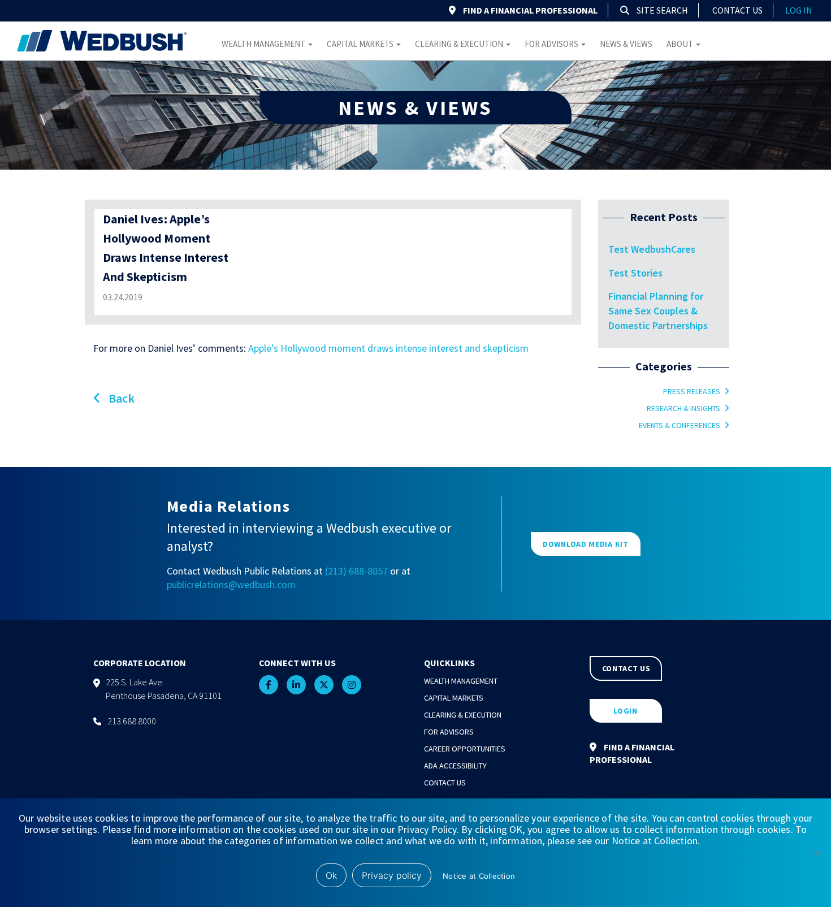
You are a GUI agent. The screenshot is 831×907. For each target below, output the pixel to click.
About (680, 43)
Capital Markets (361, 43)
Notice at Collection (479, 875)
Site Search (661, 10)
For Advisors (552, 43)
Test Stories (635, 272)
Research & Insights (683, 408)
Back (120, 398)
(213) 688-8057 (356, 570)
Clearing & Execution (460, 43)
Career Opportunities (464, 749)
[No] (817, 852)
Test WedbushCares (651, 249)
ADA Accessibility (455, 766)
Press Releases (691, 391)
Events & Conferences (679, 425)
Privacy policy (392, 875)
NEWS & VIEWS (415, 107)
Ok (331, 875)
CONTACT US (626, 668)
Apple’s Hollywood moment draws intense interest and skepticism (388, 348)
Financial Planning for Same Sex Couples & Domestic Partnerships (658, 310)
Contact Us (737, 10)
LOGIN (625, 711)
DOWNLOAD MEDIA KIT (586, 544)
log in (798, 10)
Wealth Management (264, 43)
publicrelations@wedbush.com (231, 584)
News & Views (626, 43)
